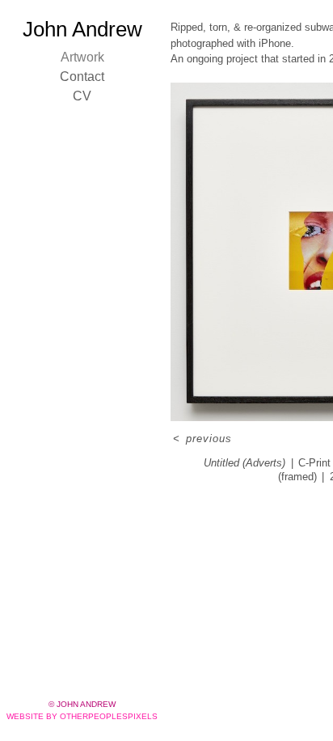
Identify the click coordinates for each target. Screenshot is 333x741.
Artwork (82, 57)
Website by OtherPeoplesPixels (82, 716)
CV (82, 96)
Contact (82, 76)
